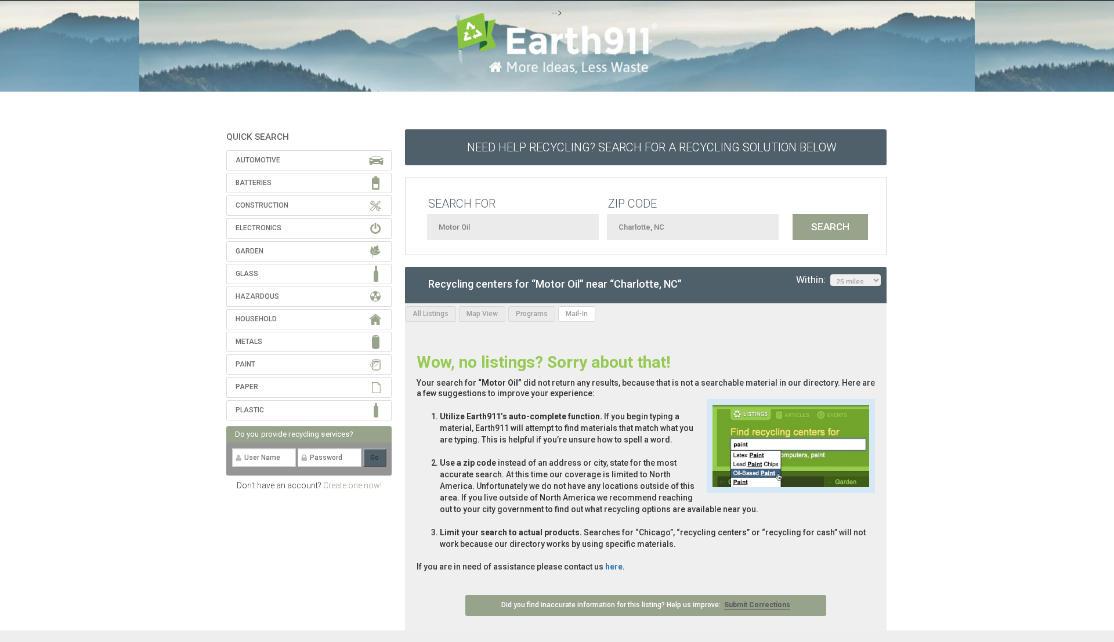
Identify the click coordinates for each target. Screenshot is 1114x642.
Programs (532, 314)
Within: (813, 279)
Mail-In (577, 314)
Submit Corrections (757, 605)
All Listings (431, 314)
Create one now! (352, 485)
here (614, 566)
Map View (482, 314)
